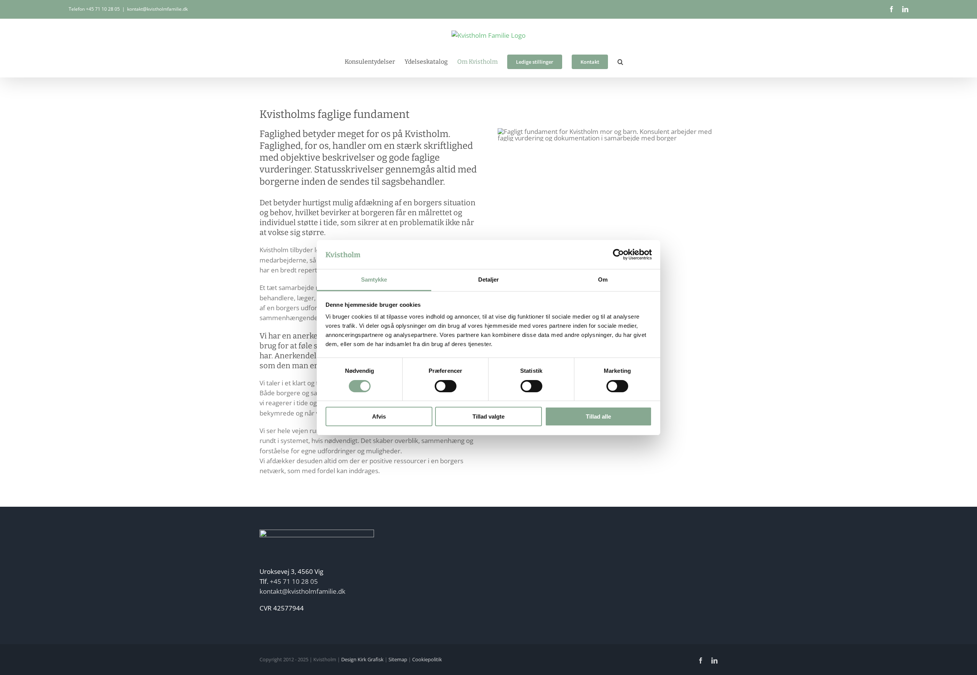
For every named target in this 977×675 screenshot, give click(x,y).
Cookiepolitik (427, 659)
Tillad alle (598, 416)
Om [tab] (603, 279)
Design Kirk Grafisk (362, 659)
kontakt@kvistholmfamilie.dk (157, 9)
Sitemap (398, 659)
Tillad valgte (488, 416)
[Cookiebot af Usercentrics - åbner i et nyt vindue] (618, 254)
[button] (620, 62)
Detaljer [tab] (488, 279)
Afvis (379, 416)
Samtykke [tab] (374, 279)
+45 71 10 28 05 (103, 9)
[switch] (445, 386)
